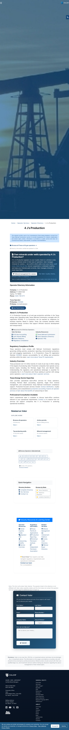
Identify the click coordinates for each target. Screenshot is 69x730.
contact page (17, 590)
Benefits (38, 687)
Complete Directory (26, 490)
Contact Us (24, 494)
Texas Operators (43, 490)
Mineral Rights (41, 680)
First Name (20, 605)
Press (37, 713)
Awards (38, 718)
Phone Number (40, 612)
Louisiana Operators (44, 497)
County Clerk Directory (44, 541)
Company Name (21, 619)
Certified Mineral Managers (11, 682)
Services (38, 684)
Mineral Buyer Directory (44, 547)
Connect (38, 720)
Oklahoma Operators (40, 493)
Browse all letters (23, 467)
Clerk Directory (40, 696)
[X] (14, 707)
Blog (37, 715)
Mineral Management (45, 530)
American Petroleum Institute (34, 541)
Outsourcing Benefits (22, 542)
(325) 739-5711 (20, 296)
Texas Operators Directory (45, 336)
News (37, 712)
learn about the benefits (25, 391)
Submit (24, 643)
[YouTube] (10, 707)
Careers (38, 710)
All (20, 456)
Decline (64, 726)
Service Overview (22, 546)
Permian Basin (40, 694)
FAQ (37, 689)
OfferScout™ (39, 701)
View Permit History (18, 308)
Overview (38, 682)
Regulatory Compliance (20, 340)
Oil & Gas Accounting (20, 334)
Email (18, 612)
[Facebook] (17, 707)
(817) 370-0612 (67, 17)
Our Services (25, 492)
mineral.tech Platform (45, 536)
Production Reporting (34, 536)
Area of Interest (40, 619)
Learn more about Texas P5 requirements (40, 357)
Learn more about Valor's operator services (35, 374)
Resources (38, 691)
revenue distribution (47, 387)
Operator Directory (37, 223)
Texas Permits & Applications (34, 531)
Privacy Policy (33, 726)
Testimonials (39, 717)
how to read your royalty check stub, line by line (43, 279)
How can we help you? (23, 627)
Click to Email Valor (10, 685)
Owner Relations (19, 338)
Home (13, 223)
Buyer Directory (40, 698)
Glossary (38, 693)
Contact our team (26, 563)
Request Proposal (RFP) (42, 699)
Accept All (55, 726)
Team (37, 708)
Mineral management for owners (25, 274)
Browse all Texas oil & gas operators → (24, 245)
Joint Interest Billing (19, 336)
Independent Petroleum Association (34, 549)
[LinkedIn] (6, 707)
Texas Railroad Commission (46, 334)
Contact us (42, 399)
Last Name (38, 605)
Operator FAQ (41, 338)
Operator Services (23, 223)
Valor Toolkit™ (39, 686)
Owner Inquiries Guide (21, 531)
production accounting (38, 389)
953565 (20, 302)
